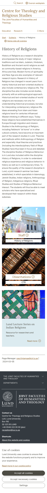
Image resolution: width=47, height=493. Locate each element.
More (41, 31)
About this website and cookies (16, 440)
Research (18, 31)
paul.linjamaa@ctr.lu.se (27, 358)
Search (20, 3)
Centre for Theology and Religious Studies (23, 13)
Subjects (12, 37)
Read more (32, 341)
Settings (23, 485)
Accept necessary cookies (23, 479)
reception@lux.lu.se (11, 430)
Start (4, 37)
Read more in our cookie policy (16, 466)
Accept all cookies (23, 473)
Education (6, 31)
